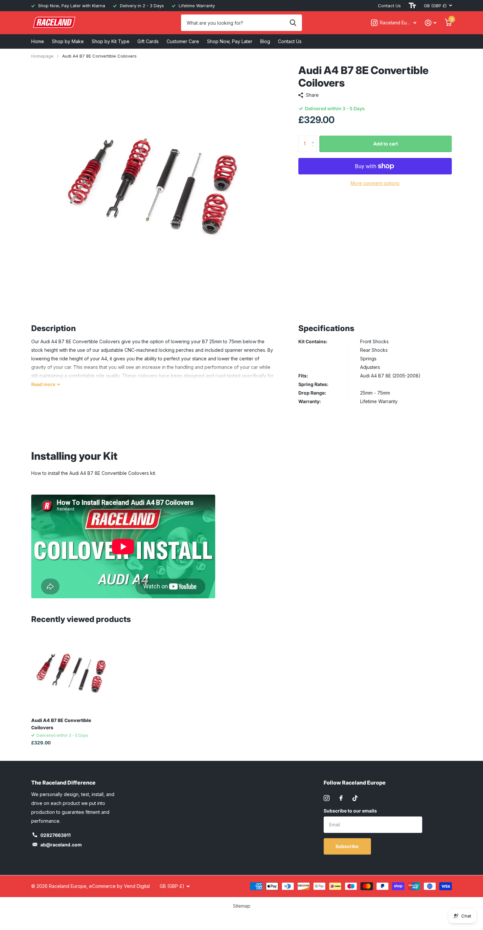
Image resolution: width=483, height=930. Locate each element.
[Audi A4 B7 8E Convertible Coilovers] (71, 672)
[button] (314, 138)
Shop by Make (68, 41)
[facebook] (341, 798)
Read (43, 384)
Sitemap (241, 906)
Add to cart (385, 143)
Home (37, 41)
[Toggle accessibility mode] (412, 5)
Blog (265, 41)
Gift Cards (148, 41)
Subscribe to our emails (350, 811)
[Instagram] (327, 798)
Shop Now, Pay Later (229, 41)
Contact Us (389, 5)
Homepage (42, 56)
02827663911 (55, 835)
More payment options (375, 183)
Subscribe (347, 846)
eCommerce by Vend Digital (119, 886)
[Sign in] (431, 22)
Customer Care (183, 41)
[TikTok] (355, 798)
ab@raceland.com (61, 844)
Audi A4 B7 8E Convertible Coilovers (61, 723)
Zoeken (293, 22)
